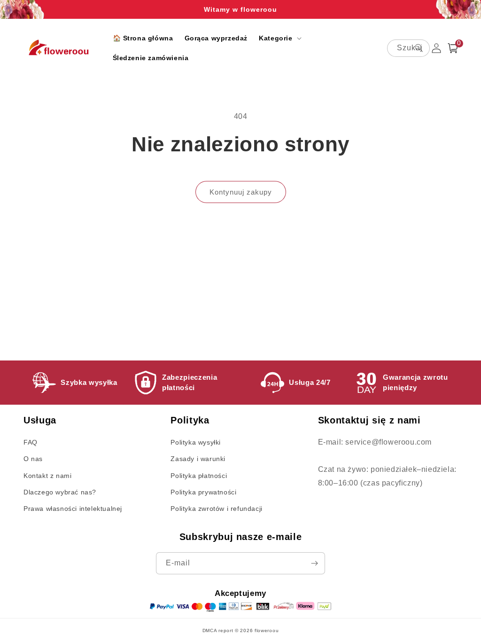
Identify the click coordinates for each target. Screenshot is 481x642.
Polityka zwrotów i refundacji (216, 508)
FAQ (30, 442)
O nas (33, 458)
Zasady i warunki (198, 458)
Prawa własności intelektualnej (72, 508)
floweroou (267, 630)
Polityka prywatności (203, 492)
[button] (279, 38)
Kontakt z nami (47, 475)
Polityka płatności (199, 475)
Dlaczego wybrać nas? (59, 492)
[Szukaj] (419, 48)
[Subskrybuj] (314, 563)
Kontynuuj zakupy (240, 192)
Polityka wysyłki (196, 442)
